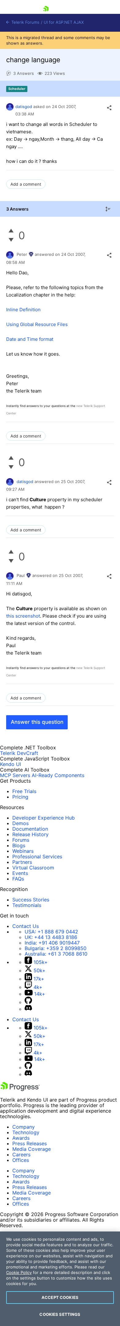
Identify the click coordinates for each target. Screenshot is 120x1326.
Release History (30, 834)
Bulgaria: (55, 948)
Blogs (18, 845)
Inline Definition (23, 309)
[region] (60, 1278)
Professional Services (37, 856)
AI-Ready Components (58, 775)
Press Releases (29, 1143)
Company (23, 1127)
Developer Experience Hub (43, 818)
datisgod (23, 106)
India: (52, 942)
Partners (22, 862)
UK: (51, 937)
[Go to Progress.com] (20, 1089)
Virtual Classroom (33, 868)
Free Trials (24, 791)
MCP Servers (15, 775)
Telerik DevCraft (19, 753)
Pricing (20, 797)
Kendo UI (10, 764)
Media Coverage (31, 1149)
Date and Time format (29, 339)
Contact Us (25, 926)
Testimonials (26, 905)
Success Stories (30, 900)
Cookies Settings (59, 1314)
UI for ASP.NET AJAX (64, 22)
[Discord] (28, 1009)
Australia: (56, 954)
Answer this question (37, 722)
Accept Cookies (60, 1297)
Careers (21, 1154)
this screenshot (23, 616)
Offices (20, 1160)
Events (20, 873)
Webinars (23, 851)
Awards (21, 1138)
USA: (51, 931)
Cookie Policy (19, 1272)
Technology (25, 1132)
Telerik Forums (24, 22)
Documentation (30, 829)
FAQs (18, 879)
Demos (20, 823)
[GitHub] (28, 1002)
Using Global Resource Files (37, 324)
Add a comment (25, 184)
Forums (20, 840)
